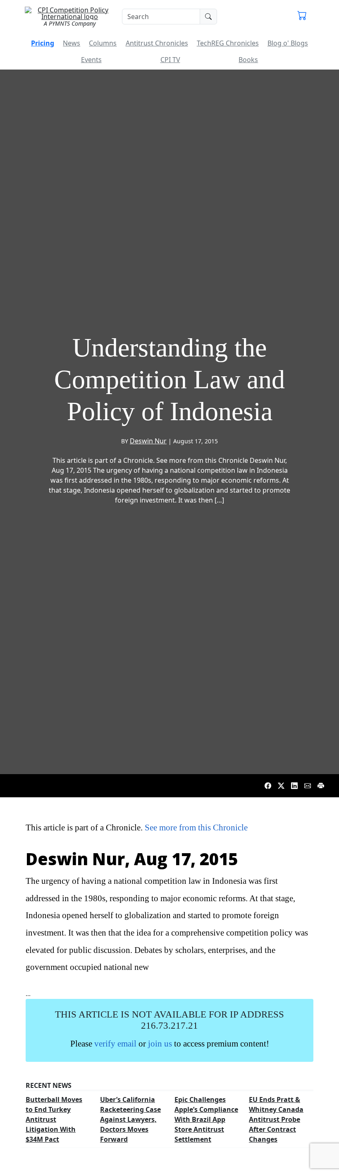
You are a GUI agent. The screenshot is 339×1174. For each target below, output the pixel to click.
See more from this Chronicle (196, 827)
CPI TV (170, 59)
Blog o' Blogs (287, 43)
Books (248, 59)
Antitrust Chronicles (157, 43)
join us (160, 1043)
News (71, 43)
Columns (103, 43)
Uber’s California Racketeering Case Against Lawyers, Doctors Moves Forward (130, 1119)
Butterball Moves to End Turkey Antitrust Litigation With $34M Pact (54, 1119)
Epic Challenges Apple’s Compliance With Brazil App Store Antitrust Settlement (206, 1119)
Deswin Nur (148, 440)
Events (91, 59)
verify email (115, 1043)
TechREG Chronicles (228, 43)
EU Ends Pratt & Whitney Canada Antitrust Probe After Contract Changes (276, 1119)
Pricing (42, 43)
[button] (302, 16)
